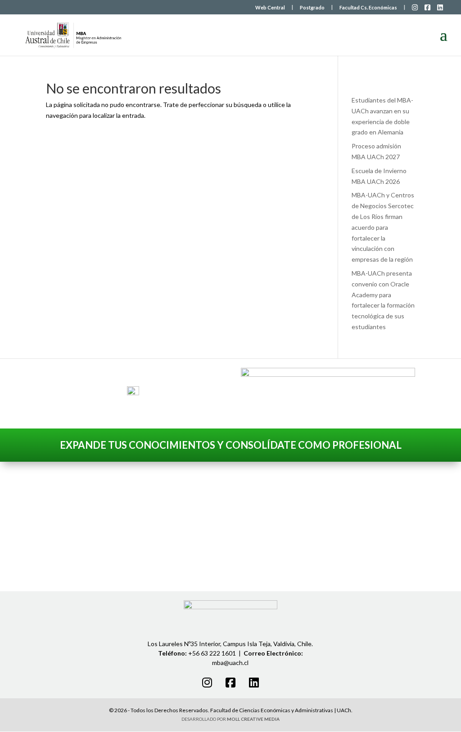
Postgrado (312, 7)
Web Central (270, 7)
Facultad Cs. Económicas (368, 7)
